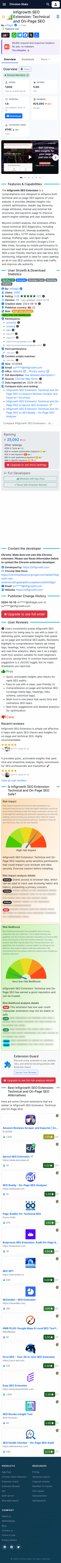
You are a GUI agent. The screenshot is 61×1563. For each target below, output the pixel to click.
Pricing (35, 1472)
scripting (10, 326)
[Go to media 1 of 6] (21, 178)
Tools (23, 25)
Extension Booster (11, 1486)
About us (6, 1516)
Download (28, 59)
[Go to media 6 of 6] (40, 178)
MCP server (8, 1495)
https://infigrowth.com (36, 567)
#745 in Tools (11, 448)
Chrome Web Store (16, 75)
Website (18, 371)
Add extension (39, 1495)
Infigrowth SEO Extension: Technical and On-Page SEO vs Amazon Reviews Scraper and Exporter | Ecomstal (32, 393)
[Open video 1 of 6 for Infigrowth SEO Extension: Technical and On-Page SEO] (29, 157)
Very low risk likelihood (16, 315)
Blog (4, 1526)
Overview (10, 59)
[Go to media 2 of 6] (25, 178)
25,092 (16, 439)
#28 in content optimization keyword (23, 451)
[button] (4, 4)
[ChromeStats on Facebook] (11, 1547)
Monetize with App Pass (31, 478)
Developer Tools (36, 280)
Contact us (7, 1530)
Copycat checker (41, 1481)
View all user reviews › (14, 780)
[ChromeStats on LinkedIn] (5, 1547)
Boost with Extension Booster (32, 484)
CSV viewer (38, 1491)
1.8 (17, 300)
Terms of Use (8, 1535)
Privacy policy (37, 371)
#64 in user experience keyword (21, 457)
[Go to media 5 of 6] (36, 178)
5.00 (27, 296)
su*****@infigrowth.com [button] (27, 367)
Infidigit (9, 25)
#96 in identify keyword (17, 460)
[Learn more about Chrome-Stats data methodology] (40, 378)
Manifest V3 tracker (42, 1486)
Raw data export (10, 1500)
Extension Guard (10, 1481)
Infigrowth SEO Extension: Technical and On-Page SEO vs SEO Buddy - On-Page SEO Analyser (32, 412)
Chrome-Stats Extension (14, 1477)
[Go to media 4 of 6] (32, 178)
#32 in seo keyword (16, 454)
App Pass (6, 1472)
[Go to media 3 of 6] (28, 178)
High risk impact (22, 311)
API (3, 1491)
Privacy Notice (9, 1540)
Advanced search (41, 1477)
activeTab (11, 322)
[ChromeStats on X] (18, 1547)
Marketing (51, 280)
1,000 (17, 292)
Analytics (7, 284)
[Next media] (55, 157)
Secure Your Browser (26, 1072)
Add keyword (39, 1500)
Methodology (8, 1521)
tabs (8, 330)
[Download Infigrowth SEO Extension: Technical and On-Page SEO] (16, 108)
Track (26, 69)
